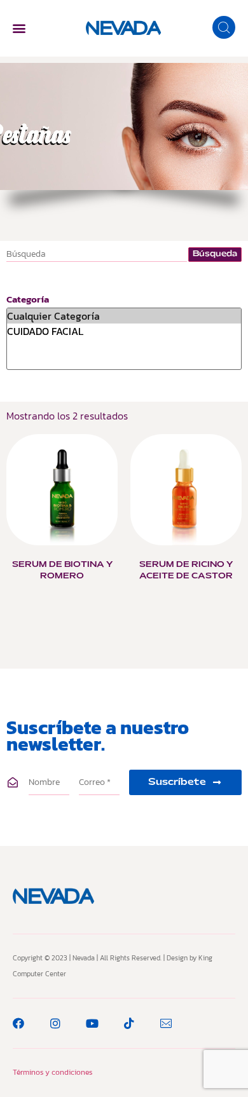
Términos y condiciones (52, 1072)
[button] (18, 28)
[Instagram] (55, 1023)
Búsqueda (215, 254)
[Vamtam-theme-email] (166, 1023)
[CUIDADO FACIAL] (124, 331)
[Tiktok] (129, 1023)
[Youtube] (92, 1023)
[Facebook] (18, 1023)
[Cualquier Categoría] (124, 316)
